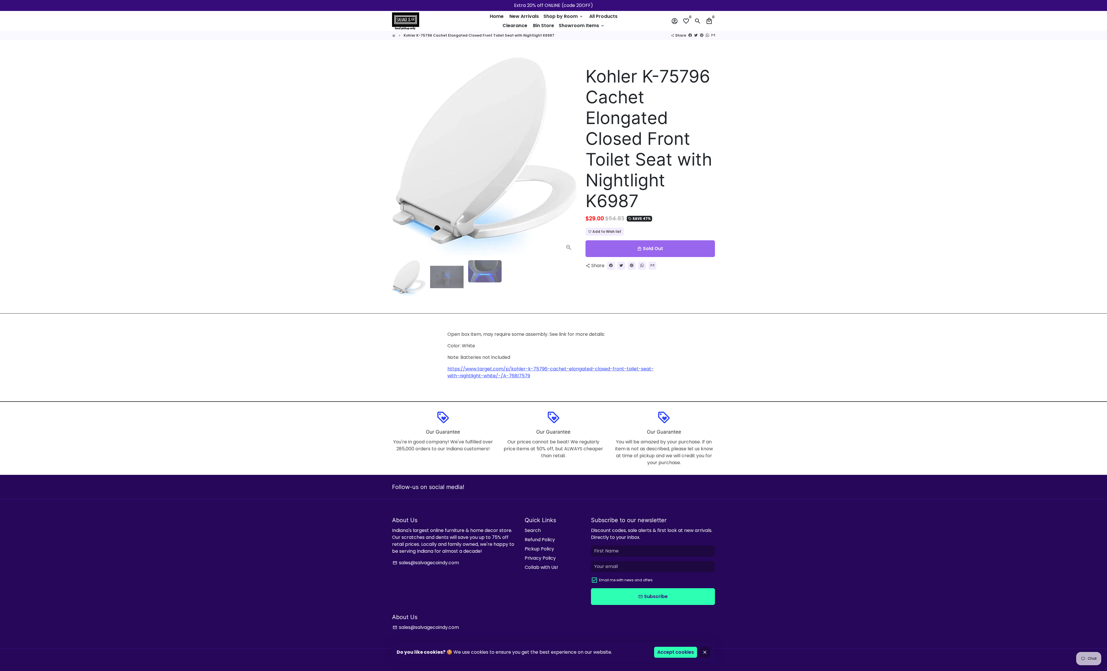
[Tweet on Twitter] (696, 35)
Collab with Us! (541, 567)
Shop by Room (563, 16)
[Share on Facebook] (690, 35)
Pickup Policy (539, 549)
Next (569, 156)
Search (533, 530)
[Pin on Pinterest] (701, 35)
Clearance (514, 25)
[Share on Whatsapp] (707, 35)
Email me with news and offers (626, 580)
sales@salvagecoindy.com (426, 562)
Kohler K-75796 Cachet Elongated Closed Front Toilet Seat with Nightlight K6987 (479, 35)
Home (497, 16)
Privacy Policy (540, 558)
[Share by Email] (713, 35)
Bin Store (543, 25)
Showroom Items (582, 25)
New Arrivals (524, 16)
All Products (603, 16)
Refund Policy (540, 539)
